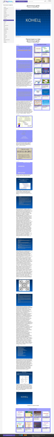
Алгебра (5, 7)
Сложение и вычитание (37, 53)
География (5, 12)
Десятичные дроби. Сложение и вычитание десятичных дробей (37, 419)
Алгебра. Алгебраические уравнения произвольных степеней (37, 97)
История (5, 17)
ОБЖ (4, 26)
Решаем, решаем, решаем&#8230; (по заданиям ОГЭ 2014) (44, 54)
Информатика (5, 16)
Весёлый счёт (44, 74)
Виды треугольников (36, 74)
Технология (5, 33)
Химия (4, 38)
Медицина (5, 21)
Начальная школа (6, 25)
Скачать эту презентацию (33, 7)
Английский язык (6, 8)
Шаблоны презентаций (6, 39)
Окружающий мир (6, 29)
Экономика (5, 42)
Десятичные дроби (36, 428)
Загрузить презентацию (21, 1)
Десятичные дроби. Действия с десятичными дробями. (28, 429)
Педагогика (5, 30)
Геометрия (5, 13)
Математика (5, 20)
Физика (5, 34)
